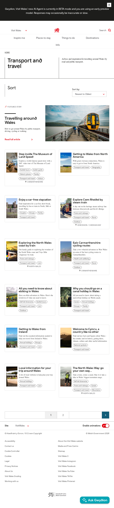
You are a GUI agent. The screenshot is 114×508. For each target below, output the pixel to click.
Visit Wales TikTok (65, 476)
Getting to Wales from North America (90, 155)
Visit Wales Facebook (66, 466)
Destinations (92, 37)
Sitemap (61, 451)
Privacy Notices (11, 466)
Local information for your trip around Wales (35, 369)
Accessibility (10, 441)
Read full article (12, 139)
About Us (9, 471)
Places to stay (43, 37)
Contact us (9, 446)
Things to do (68, 37)
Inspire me (19, 37)
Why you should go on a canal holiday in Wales (87, 290)
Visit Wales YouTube (66, 471)
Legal (7, 461)
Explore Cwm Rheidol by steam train (88, 201)
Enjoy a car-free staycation (35, 199)
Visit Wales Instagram (67, 461)
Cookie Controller (12, 451)
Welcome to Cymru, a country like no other (86, 330)
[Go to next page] (105, 415)
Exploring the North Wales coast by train (35, 244)
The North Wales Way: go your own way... (88, 369)
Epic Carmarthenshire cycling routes (87, 244)
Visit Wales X (63, 456)
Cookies (8, 456)
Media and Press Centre (68, 446)
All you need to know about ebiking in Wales (35, 290)
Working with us (11, 481)
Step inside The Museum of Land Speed (35, 155)
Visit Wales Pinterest (66, 481)
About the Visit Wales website (70, 441)
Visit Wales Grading (13, 476)
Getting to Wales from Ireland (32, 330)
